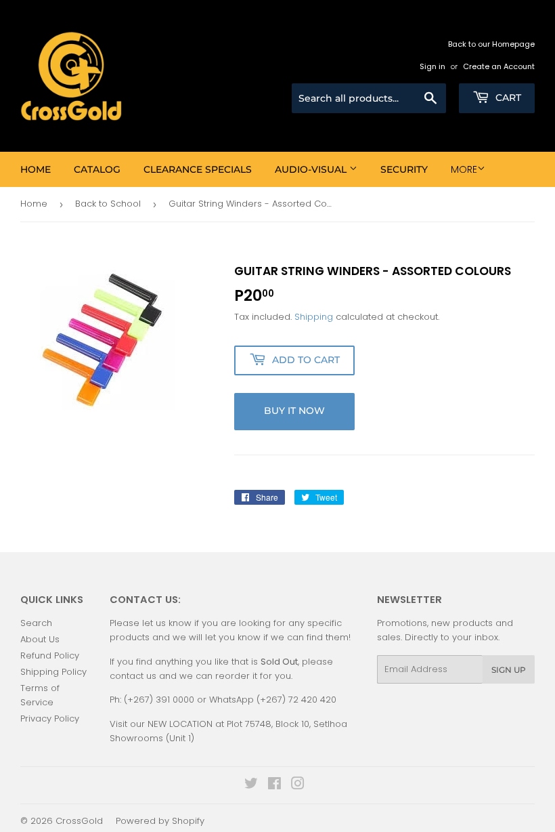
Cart (507, 97)
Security (404, 169)
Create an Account (499, 66)
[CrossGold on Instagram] (298, 785)
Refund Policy (49, 655)
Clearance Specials (197, 169)
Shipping (313, 316)
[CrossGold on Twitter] (251, 785)
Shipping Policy (53, 671)
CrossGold (79, 820)
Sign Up (508, 670)
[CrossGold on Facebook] (274, 785)
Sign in (432, 66)
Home (35, 169)
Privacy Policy (49, 718)
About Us (40, 639)
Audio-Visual (312, 169)
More (464, 169)
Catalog (97, 169)
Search (36, 623)
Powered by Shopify (160, 820)
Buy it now (294, 410)
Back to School (108, 203)
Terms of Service (40, 695)
